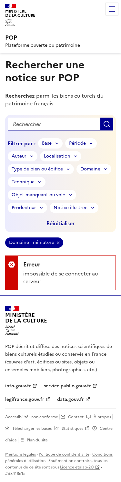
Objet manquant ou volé (38, 194)
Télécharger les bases (32, 428)
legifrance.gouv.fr (24, 399)
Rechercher (106, 124)
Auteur (19, 156)
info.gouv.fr (18, 385)
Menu (112, 9)
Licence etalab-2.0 (77, 467)
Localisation (57, 156)
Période (77, 143)
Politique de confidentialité (64, 454)
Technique (23, 181)
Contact (76, 417)
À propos (102, 417)
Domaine (90, 169)
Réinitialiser (60, 223)
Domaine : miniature (31, 242)
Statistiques (72, 428)
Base (47, 143)
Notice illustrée (70, 207)
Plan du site (37, 440)
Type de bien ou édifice (37, 169)
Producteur (24, 207)
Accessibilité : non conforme (31, 417)
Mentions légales (20, 454)
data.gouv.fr (70, 399)
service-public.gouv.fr (67, 385)
